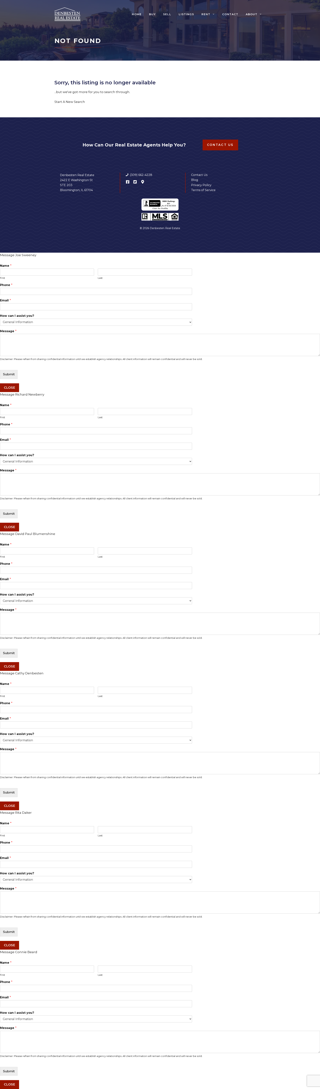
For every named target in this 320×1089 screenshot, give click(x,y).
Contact (230, 14)
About (251, 14)
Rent (205, 14)
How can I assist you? (17, 316)
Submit (9, 374)
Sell (167, 14)
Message (8, 331)
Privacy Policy (201, 185)
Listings (186, 14)
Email (5, 300)
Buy (152, 14)
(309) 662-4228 (141, 175)
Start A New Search (69, 102)
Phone (6, 285)
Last (100, 277)
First (2, 277)
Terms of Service (203, 190)
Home (137, 14)
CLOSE (9, 387)
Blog (194, 180)
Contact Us (220, 145)
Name (5, 265)
